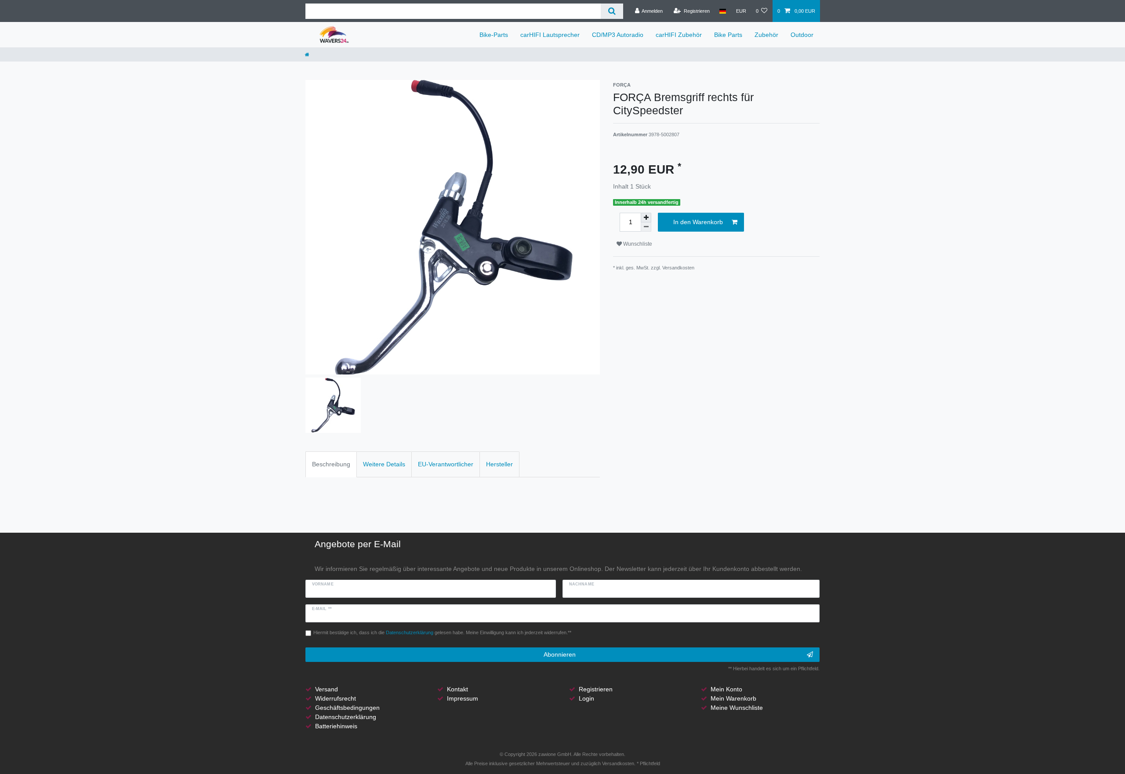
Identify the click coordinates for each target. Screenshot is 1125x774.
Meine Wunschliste (737, 707)
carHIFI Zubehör (679, 34)
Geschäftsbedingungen (347, 707)
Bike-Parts (493, 34)
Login (586, 698)
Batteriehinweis (336, 726)
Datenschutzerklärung (345, 716)
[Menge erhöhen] (646, 217)
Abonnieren (560, 654)
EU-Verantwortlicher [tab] (445, 464)
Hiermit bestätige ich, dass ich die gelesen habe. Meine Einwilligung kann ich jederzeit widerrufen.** (442, 632)
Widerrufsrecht (335, 698)
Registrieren (596, 689)
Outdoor (802, 34)
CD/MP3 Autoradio (617, 34)
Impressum (462, 698)
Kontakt (457, 689)
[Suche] (612, 11)
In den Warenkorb (698, 221)
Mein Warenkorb (733, 698)
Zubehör (766, 34)
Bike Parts (728, 34)
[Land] (723, 11)
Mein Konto (726, 689)
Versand (326, 689)
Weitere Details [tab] (384, 464)
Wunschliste (637, 244)
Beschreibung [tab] (331, 464)
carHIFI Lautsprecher (550, 34)
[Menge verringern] (646, 227)
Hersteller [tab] (499, 464)
